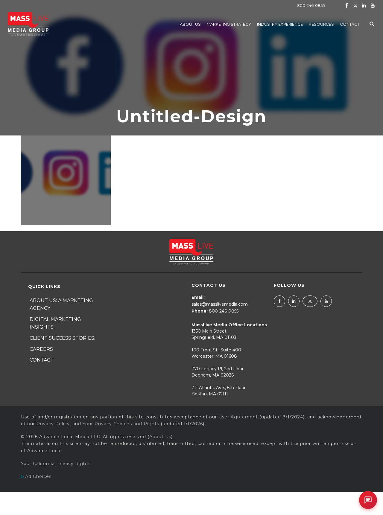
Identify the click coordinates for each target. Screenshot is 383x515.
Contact (349, 24)
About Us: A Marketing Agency (61, 304)
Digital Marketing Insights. (55, 323)
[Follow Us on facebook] (279, 301)
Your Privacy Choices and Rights (121, 423)
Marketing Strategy (229, 24)
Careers (41, 349)
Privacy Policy (53, 423)
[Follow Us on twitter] (310, 301)
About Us (190, 24)
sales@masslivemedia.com (220, 304)
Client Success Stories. (62, 338)
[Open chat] (368, 500)
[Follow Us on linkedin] (294, 301)
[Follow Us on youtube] (326, 301)
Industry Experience (280, 24)
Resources (321, 24)
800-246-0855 (311, 5)
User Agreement (238, 417)
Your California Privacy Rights (56, 463)
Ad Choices (37, 476)
